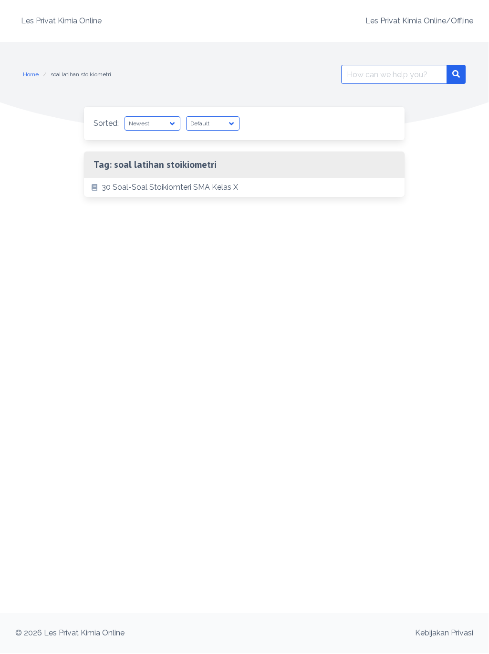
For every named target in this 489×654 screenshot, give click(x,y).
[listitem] (244, 187)
